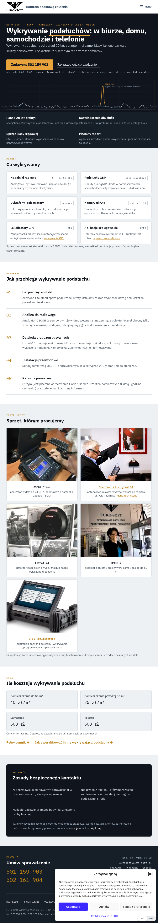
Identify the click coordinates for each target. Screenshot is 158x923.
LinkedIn (131, 868)
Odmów (104, 907)
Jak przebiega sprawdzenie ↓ (78, 64)
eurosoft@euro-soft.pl (50, 72)
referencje (72, 828)
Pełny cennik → (18, 742)
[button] (150, 874)
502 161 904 (24, 879)
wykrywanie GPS (54, 238)
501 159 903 (24, 871)
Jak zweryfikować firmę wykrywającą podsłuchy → (73, 742)
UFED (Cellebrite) (42, 638)
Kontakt (12, 902)
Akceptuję (73, 907)
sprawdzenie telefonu (106, 238)
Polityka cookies (100, 916)
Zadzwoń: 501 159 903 (29, 64)
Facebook (114, 868)
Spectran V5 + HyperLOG (116, 487)
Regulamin (31, 902)
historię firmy (93, 828)
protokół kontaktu (137, 72)
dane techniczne (127, 495)
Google (147, 868)
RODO (114, 916)
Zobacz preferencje (136, 907)
